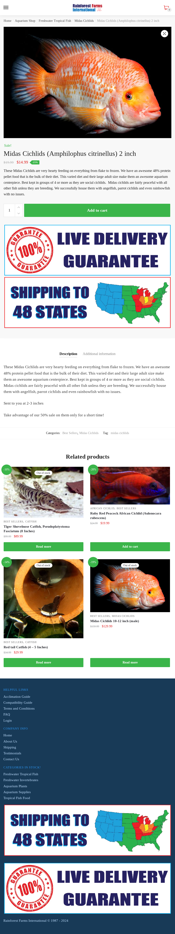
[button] (164, 33)
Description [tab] (68, 354)
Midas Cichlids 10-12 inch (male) (114, 621)
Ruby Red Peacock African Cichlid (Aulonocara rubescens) (125, 516)
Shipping (9, 747)
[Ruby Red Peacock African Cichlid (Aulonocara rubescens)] (130, 485)
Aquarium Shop (25, 20)
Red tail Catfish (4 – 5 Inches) (26, 647)
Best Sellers (69, 433)
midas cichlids (120, 433)
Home (7, 20)
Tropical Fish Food (16, 798)
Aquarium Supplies (17, 792)
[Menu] (6, 8)
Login (7, 720)
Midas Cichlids (84, 20)
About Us (10, 741)
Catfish (31, 521)
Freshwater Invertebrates (20, 780)
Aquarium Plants (15, 786)
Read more (43, 546)
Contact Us (11, 759)
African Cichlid (102, 508)
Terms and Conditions (19, 708)
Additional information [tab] (99, 354)
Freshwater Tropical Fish (55, 20)
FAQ (6, 714)
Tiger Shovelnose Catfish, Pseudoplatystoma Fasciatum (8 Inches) (37, 529)
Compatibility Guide (17, 702)
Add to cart (97, 210)
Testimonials (12, 753)
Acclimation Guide (16, 696)
